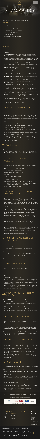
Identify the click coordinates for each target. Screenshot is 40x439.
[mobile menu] (3, 2)
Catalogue (13, 415)
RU (36, 3)
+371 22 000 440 (34, 421)
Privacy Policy (23, 413)
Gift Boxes (13, 418)
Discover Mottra (5, 413)
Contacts (4, 416)
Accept (36, 432)
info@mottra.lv (34, 424)
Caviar (12, 416)
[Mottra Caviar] (20, 2)
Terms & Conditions (24, 415)
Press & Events (5, 417)
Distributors (4, 415)
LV (35, 3)
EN (34, 3)
